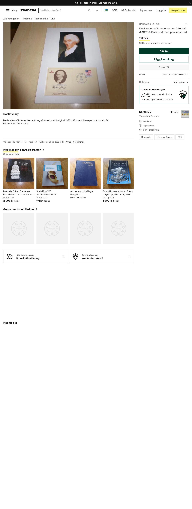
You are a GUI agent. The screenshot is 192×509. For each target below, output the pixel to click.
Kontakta (146, 137)
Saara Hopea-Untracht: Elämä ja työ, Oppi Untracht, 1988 (118, 193)
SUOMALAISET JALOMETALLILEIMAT (46, 193)
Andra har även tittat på (20, 209)
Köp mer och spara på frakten (22, 149)
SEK (114, 10)
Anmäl (68, 142)
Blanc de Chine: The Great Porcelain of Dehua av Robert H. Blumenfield (18, 193)
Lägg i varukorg (164, 59)
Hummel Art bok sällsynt (82, 191)
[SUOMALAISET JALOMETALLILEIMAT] (52, 173)
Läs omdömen (164, 137)
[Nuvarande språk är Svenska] (106, 10)
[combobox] (66, 10)
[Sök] (89, 10)
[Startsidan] (28, 10)
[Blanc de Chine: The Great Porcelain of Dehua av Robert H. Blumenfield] (18, 173)
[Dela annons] (186, 24)
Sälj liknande (78, 142)
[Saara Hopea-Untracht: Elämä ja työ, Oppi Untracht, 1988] (118, 173)
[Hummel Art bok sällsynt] (85, 173)
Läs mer (167, 43)
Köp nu (163, 50)
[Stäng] (189, 2)
